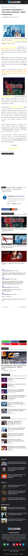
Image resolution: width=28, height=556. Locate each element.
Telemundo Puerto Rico (17, 189)
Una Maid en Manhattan (6, 191)
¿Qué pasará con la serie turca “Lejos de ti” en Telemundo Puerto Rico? (17, 514)
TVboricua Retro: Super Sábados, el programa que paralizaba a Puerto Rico (17, 498)
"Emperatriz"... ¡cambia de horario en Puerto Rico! (12, 263)
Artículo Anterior (5, 307)
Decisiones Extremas (12, 7)
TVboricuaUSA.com (17, 549)
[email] (20, 203)
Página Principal (4, 7)
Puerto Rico (8, 189)
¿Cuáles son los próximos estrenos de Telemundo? (17, 385)
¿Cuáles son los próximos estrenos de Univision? (17, 379)
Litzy (25, 187)
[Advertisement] (14, 21)
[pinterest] (15, 203)
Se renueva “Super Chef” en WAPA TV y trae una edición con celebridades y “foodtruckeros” (17, 397)
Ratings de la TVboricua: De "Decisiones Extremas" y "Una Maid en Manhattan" (13, 229)
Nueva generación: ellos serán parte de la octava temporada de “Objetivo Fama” (13, 366)
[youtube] (13, 203)
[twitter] (9, 203)
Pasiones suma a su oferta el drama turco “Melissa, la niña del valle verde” (17, 508)
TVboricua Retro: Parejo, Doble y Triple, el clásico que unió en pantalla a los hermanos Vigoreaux (17, 492)
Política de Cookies (14, 554)
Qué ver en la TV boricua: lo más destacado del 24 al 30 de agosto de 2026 (16, 404)
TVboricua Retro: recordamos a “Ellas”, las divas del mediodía (17, 486)
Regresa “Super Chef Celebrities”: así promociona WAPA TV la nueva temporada (16, 476)
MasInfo (3, 189)
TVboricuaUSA (20, 196)
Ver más (25, 213)
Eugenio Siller (19, 187)
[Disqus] (14, 285)
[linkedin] (17, 203)
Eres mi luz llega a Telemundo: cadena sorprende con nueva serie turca (17, 519)
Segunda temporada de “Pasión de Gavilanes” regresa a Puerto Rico (16, 434)
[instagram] (11, 203)
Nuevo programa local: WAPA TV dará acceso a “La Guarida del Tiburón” (16, 428)
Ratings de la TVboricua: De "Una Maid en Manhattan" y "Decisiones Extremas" (14, 246)
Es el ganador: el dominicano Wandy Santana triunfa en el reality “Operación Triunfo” (17, 448)
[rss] (18, 203)
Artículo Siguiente (22, 307)
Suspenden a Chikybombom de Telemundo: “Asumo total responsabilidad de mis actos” (15, 422)
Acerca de (7, 554)
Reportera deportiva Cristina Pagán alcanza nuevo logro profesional (16, 390)
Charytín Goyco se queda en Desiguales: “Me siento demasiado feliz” (16, 441)
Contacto (21, 554)
